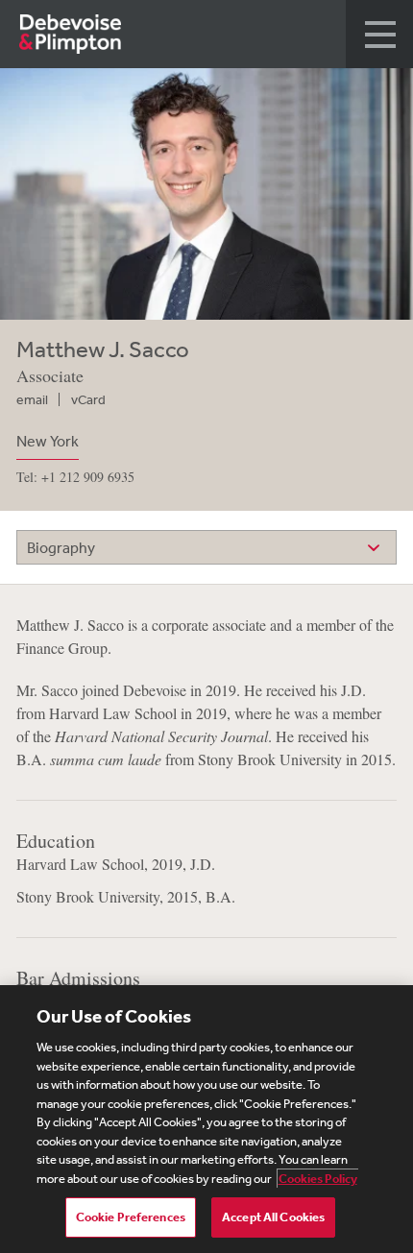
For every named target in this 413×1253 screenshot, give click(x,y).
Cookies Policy (318, 1178)
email (32, 399)
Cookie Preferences (130, 1217)
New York (47, 440)
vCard (88, 399)
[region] (206, 1119)
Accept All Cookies (273, 1217)
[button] (379, 34)
